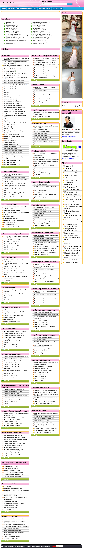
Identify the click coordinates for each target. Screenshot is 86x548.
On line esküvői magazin (10, 142)
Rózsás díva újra (8, 127)
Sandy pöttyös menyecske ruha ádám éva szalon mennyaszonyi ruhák (45, 222)
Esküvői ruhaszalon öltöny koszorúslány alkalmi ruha (14, 186)
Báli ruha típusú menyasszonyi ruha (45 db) (41, 22)
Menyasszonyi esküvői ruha (41, 198)
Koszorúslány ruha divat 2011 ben (13, 445)
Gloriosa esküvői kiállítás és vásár (13, 152)
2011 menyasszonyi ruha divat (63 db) (13, 39)
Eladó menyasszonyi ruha (41, 254)
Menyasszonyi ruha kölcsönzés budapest (45, 294)
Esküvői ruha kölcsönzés (10, 250)
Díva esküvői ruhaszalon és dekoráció (14, 87)
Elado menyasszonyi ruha (11, 347)
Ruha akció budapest (71, 262)
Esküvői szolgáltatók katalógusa (12, 146)
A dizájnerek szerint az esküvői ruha (13, 246)
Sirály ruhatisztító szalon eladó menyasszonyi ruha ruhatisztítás (46, 243)
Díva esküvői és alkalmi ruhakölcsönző (14, 85)
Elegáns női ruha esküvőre (73, 197)
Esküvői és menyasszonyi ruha (12, 470)
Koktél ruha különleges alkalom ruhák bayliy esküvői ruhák (16, 260)
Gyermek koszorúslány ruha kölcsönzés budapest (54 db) (17, 35)
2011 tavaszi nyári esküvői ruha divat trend (15, 439)
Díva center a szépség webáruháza (13, 105)
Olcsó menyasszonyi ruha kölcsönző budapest (73, 247)
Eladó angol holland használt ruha (13, 488)
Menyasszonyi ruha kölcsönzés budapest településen (45, 291)
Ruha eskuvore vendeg (10, 216)
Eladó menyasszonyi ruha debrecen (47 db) (41, 34)
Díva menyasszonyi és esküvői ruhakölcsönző (16, 77)
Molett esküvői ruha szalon (11, 378)
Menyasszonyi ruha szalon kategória (13, 474)
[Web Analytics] (59, 546)
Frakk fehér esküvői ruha (40, 133)
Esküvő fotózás (8, 93)
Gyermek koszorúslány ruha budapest (14, 389)
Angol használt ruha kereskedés (12, 530)
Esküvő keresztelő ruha (10, 292)
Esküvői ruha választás (10, 343)
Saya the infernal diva (9, 121)
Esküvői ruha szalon (9, 404)
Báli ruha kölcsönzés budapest (71, 212)
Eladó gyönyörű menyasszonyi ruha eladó (45, 240)
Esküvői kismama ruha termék (12, 341)
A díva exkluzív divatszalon (11, 134)
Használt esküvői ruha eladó (72, 256)
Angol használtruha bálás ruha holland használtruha (14, 533)
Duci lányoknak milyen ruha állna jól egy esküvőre (15, 312)
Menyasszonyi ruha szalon (41, 303)
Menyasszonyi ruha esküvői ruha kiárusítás (15, 331)
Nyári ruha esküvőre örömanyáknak (43, 173)
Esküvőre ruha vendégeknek (69, 184)
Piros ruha (37, 217)
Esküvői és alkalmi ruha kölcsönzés (13, 365)
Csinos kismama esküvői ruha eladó (13, 333)
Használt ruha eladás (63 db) (11, 42)
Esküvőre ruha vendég (72, 180)
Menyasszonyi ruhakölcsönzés (12, 164)
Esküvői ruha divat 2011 (10, 441)
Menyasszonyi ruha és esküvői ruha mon (15, 177)
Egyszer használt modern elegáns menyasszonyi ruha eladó (13, 494)
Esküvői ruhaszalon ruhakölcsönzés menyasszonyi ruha (43, 346)
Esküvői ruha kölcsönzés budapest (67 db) (41, 39)
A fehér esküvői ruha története (42, 131)
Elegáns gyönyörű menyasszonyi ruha (44, 281)
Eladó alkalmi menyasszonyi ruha (43, 312)
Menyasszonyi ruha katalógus (42, 70)
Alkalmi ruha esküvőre (44, 8)
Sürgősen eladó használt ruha (11, 507)
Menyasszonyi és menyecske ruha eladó (44, 401)
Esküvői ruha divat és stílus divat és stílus (15, 443)
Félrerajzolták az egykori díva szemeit (14, 136)
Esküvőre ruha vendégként (73, 199)
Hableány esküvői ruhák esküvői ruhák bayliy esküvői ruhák (16, 237)
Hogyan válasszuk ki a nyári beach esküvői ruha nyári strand (45, 154)
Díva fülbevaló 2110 (9, 125)
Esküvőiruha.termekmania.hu (13, 546)
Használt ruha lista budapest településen (14, 524)
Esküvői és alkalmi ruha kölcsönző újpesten (15, 395)
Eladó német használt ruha (11, 505)
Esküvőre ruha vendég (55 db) (39, 25)
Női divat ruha (38, 97)
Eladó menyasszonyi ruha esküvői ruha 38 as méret (46, 413)
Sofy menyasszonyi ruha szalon (12, 476)
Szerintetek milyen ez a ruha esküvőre (14, 220)
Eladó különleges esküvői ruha (42, 175)
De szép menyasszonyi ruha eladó (43, 403)
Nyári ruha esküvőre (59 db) (38, 28)
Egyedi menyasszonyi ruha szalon (13, 423)
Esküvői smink (8, 138)
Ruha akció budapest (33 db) (38, 43)
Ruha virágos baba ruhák (40, 101)
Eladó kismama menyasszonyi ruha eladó (45, 392)
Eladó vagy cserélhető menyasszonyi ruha (45, 252)
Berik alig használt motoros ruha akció (44, 418)
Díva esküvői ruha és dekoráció (12, 69)
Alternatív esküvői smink (10, 140)
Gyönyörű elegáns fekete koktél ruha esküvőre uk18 (16, 264)
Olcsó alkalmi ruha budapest (11, 468)
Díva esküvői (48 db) (10, 22)
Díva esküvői (11, 8)
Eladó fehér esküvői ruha (40, 135)
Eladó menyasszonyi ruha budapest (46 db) (41, 32)
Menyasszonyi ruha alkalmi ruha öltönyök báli (46, 58)
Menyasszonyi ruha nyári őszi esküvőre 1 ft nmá (45, 165)
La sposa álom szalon (9, 154)
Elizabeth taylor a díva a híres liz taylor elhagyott (14, 131)
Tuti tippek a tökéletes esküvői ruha (43, 141)
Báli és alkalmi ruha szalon (11, 269)
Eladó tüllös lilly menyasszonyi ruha (43, 276)
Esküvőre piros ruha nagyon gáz (42, 211)
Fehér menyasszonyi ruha (41, 139)
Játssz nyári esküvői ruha (40, 163)
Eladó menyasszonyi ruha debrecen (73, 216)
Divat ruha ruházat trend (40, 90)
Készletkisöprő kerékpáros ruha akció (44, 430)
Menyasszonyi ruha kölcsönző (12, 425)
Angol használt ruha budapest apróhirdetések (16, 519)
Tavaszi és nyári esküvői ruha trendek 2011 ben (46, 159)
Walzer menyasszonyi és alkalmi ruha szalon (15, 183)
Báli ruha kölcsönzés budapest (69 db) (13, 34)
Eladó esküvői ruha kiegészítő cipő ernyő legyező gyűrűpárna (45, 195)
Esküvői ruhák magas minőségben (13, 95)
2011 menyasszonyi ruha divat (72, 238)
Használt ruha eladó (9, 509)
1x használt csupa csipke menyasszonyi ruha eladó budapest (46, 394)
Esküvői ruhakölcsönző (10, 129)
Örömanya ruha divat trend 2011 (12, 218)
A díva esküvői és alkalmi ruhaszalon (14, 82)
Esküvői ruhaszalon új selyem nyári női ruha (46, 161)
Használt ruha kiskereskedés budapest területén (16, 526)
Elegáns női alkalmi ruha (10, 296)
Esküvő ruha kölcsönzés (10, 374)
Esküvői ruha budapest (40, 339)
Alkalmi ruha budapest (40, 296)
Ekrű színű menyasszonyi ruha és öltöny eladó (46, 246)
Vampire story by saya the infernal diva (14, 111)
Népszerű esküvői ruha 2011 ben (12, 240)
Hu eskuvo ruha (8, 214)
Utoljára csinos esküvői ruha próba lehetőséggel (13, 338)
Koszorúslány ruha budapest (41, 420)
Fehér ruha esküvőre (71, 187)
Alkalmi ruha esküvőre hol (11, 345)
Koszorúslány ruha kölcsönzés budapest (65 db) (42, 35)
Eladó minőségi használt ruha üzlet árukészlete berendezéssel (16, 491)
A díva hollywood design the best (13, 109)
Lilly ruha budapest (39, 353)
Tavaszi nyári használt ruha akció (43, 422)
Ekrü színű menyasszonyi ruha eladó (44, 250)
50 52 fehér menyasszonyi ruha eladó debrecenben (44, 266)
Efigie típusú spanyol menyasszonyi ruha (45, 62)
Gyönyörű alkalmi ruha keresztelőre (13, 197)
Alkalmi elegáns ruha (9, 298)
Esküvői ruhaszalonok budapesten (13, 150)
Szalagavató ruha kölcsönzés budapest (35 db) (15, 37)
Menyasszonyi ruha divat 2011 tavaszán (14, 437)
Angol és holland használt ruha (12, 536)
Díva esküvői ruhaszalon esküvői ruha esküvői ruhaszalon (16, 58)
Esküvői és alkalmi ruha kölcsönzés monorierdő (13, 367)
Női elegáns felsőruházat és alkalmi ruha (14, 294)
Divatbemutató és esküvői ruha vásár (13, 315)
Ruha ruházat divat (39, 92)
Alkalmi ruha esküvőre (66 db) (12, 23)
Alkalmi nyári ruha (39, 170)
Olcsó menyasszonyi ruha (11, 466)
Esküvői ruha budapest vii (41, 372)
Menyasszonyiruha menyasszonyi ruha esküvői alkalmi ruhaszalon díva (16, 66)
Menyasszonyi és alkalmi (10, 162)
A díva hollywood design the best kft (13, 113)
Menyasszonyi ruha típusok (41, 72)
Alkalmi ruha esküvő (39, 157)
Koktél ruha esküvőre (71, 189)
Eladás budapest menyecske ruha (43, 366)
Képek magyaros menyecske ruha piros (44, 207)
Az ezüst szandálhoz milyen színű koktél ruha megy (16, 273)
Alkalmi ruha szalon (9, 191)
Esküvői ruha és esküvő (40, 184)
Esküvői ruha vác (8, 248)
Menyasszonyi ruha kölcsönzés (12, 397)
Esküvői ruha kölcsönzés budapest (13, 358)
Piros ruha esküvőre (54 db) (38, 31)
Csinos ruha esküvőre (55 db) (11, 32)
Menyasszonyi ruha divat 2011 (42, 94)
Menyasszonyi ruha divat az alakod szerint (45, 67)
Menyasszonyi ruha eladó (41, 274)
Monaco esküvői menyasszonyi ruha (13, 472)
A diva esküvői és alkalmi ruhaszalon (14, 80)
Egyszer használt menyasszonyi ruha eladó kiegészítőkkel (15, 498)
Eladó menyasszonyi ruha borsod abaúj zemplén (44, 327)
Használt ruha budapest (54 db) (12, 43)
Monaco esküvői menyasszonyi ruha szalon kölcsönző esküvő (15, 180)
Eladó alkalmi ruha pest (40, 322)
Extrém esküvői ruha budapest (12, 363)
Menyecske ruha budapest (41, 368)
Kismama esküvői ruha (10, 319)
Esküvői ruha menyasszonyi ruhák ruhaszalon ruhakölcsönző (46, 126)
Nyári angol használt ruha (11, 538)
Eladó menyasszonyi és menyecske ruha (44, 370)
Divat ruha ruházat (57, 8)
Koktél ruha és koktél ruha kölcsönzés (14, 210)
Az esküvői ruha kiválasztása (11, 244)
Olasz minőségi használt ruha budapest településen (14, 521)
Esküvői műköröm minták (11, 144)
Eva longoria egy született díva (12, 103)
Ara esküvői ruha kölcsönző (11, 242)
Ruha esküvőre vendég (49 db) (12, 25)
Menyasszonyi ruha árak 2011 (12, 455)
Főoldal (4, 8)
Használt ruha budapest (72, 260)
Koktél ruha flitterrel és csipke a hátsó (14, 271)
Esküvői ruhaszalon (9, 118)
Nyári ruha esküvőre (71, 192)
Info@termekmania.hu (68, 158)
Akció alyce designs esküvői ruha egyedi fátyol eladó (46, 425)
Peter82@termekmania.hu (69, 136)
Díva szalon (7, 91)
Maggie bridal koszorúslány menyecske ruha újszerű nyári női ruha (46, 363)
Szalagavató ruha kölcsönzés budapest (14, 417)
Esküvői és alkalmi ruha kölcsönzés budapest (16, 356)
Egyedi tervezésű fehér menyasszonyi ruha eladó (45, 398)
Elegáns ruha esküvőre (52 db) (12, 29)
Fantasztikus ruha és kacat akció (42, 432)
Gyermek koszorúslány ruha (11, 393)
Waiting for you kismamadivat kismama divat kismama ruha (46, 87)
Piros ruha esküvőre (71, 202)
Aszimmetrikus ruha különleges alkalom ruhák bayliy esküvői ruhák (46, 64)
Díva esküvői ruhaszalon (10, 89)
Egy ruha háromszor (9, 222)
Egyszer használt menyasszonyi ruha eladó (45, 248)
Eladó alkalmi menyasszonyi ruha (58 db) (41, 37)
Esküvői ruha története (40, 143)
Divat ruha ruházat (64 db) (38, 23)
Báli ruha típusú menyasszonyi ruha (26, 8)
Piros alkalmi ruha (39, 213)
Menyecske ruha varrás (40, 376)
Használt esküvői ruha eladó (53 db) (40, 42)
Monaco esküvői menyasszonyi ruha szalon (15, 290)
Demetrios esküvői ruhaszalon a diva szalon (15, 73)
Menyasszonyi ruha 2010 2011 (12, 453)
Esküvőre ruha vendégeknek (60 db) (13, 26)
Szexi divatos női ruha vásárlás (42, 103)
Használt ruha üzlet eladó (10, 501)
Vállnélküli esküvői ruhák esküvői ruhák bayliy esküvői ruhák (46, 113)
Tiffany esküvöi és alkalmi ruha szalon (14, 399)
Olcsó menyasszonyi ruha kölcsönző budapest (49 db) (16, 40)
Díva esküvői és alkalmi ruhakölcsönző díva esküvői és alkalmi (15, 62)
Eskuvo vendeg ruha (9, 309)
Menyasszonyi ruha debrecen (42, 264)
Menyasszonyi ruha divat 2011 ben (13, 435)
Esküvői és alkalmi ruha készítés (12, 189)
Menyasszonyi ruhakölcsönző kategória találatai (14, 157)
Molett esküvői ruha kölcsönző (12, 226)
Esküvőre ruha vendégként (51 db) (12, 31)
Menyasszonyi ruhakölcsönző (12, 160)
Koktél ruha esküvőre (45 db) (11, 28)
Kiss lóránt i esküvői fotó (10, 148)
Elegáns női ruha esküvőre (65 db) (39, 29)
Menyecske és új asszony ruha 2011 (43, 225)
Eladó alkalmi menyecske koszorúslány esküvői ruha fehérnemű (44, 76)
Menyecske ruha (38, 380)
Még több (6, 167)
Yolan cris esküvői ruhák (10, 99)
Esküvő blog (7, 97)
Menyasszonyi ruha (39, 74)
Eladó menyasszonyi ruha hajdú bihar (44, 269)
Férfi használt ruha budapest (11, 528)
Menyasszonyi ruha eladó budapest (43, 238)
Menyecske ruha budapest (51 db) (39, 40)
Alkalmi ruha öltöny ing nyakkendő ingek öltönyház (45, 187)
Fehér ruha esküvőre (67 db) (38, 26)
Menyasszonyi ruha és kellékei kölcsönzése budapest (15, 371)
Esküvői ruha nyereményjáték (12, 321)
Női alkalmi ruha (38, 192)
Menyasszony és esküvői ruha (12, 75)
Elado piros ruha (38, 215)
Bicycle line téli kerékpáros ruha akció (44, 416)
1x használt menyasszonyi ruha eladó (14, 503)
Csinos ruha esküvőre (71, 204)
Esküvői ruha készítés (9, 317)
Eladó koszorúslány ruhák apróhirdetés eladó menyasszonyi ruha (46, 235)
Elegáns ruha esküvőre (72, 194)
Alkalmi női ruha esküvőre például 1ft (14, 193)
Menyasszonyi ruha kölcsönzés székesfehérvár (46, 299)
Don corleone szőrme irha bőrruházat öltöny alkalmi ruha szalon (15, 277)
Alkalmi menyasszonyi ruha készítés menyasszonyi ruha (13, 174)
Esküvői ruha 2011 (39, 168)
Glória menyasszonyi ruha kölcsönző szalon (45, 348)
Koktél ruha (7, 280)
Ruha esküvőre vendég (72, 178)
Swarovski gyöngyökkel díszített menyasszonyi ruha (46, 278)
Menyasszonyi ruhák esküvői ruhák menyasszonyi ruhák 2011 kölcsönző (13, 450)
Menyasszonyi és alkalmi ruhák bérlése (14, 107)
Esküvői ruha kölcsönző (10, 402)
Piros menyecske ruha (40, 209)
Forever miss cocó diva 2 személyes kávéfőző (16, 123)
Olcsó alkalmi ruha (9, 300)
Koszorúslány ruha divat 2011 (42, 99)
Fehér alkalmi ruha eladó (40, 320)
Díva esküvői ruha (9, 71)
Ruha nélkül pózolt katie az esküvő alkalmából (16, 212)
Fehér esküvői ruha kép (40, 129)
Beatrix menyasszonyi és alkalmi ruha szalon (46, 60)
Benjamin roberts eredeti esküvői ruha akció (45, 428)
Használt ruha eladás (71, 253)
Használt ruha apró (9, 486)
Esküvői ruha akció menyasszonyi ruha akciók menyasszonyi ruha (16, 414)
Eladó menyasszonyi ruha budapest (73, 207)
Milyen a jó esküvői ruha (10, 224)
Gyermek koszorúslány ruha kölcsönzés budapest (73, 221)
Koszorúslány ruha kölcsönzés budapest (14, 360)
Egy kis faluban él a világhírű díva (13, 101)
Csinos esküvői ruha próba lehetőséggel (14, 335)
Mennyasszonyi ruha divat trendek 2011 (14, 447)
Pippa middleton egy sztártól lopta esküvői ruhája (15, 115)
